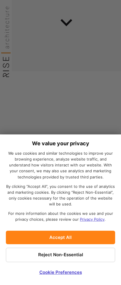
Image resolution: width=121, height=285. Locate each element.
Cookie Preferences (60, 272)
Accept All (60, 237)
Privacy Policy (92, 219)
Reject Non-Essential (60, 254)
